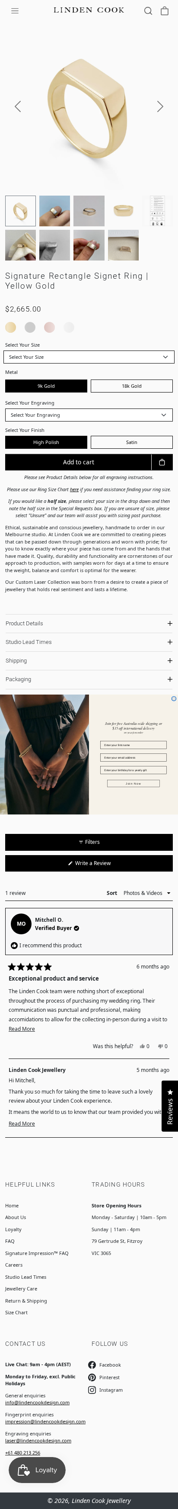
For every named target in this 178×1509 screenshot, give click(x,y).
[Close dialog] (174, 698)
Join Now (133, 783)
